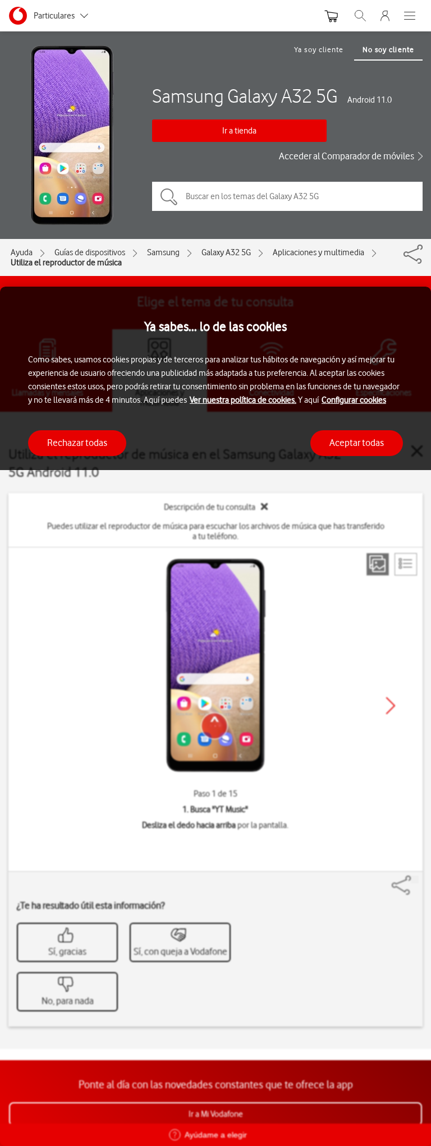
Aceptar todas (356, 442)
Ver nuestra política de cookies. (243, 400)
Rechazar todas (77, 442)
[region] (215, 716)
